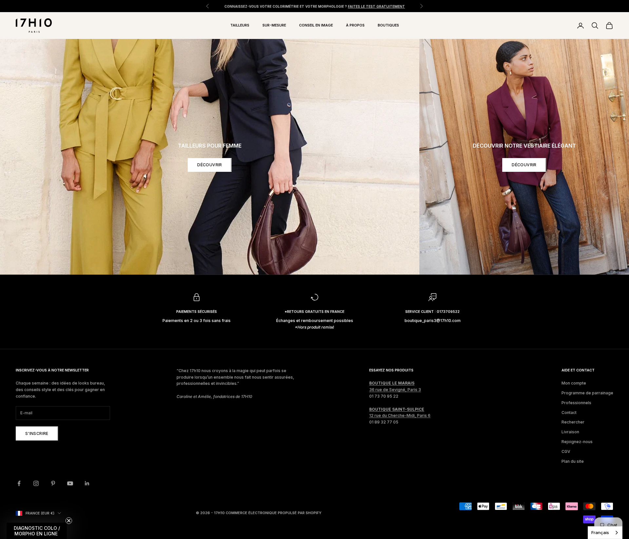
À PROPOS (355, 25)
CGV (566, 451)
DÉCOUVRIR (209, 164)
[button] (37, 531)
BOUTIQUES (388, 25)
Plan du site (573, 461)
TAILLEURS (239, 25)
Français (600, 532)
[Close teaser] (69, 520)
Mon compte (574, 383)
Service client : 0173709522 (432, 312)
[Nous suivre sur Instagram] (36, 483)
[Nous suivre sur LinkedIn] (87, 483)
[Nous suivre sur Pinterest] (53, 483)
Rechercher (573, 422)
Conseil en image (316, 25)
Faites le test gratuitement (376, 6)
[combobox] (605, 532)
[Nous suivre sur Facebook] (19, 483)
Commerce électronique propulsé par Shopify (273, 513)
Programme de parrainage (587, 392)
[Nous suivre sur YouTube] (70, 483)
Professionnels (576, 402)
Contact (569, 412)
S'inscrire (36, 433)
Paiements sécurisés (196, 312)
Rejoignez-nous (577, 441)
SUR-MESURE (274, 25)
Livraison (570, 431)
